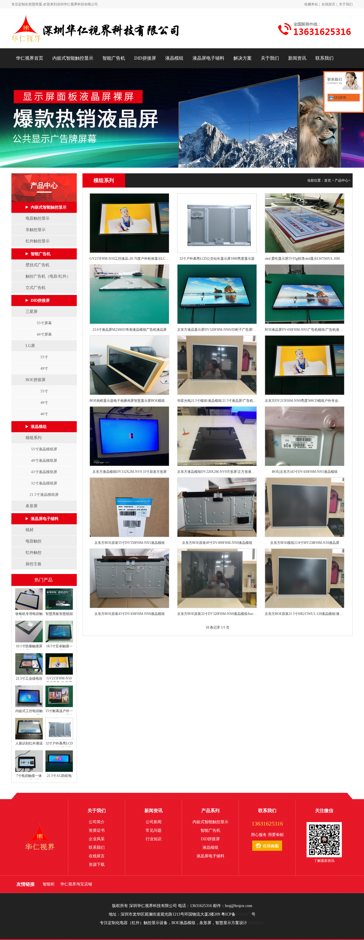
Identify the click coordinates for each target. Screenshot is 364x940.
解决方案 (242, 58)
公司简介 (97, 822)
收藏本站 (311, 4)
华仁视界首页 (29, 58)
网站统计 (256, 923)
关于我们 (346, 4)
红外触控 (34, 552)
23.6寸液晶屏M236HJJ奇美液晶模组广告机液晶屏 (129, 330)
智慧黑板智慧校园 (59, 614)
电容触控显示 (37, 218)
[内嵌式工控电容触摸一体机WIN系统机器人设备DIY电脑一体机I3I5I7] (29, 706)
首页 (327, 180)
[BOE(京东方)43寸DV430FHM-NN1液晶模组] (304, 436)
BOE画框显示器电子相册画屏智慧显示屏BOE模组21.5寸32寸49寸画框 (129, 401)
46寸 (44, 414)
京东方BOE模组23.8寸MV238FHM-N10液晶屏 (304, 543)
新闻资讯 (297, 58)
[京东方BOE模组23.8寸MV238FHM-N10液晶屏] (304, 507)
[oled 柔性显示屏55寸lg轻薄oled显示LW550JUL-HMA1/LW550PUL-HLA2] (304, 223)
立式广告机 (36, 288)
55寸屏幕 (44, 323)
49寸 (44, 368)
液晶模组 (174, 58)
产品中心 (341, 180)
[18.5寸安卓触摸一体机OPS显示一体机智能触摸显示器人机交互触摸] (59, 641)
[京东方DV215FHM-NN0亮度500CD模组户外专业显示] (304, 365)
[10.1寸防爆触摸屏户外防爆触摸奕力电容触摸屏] (29, 641)
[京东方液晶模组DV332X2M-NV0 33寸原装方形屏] (129, 436)
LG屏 (30, 346)
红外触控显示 (37, 241)
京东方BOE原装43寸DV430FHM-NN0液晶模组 (129, 614)
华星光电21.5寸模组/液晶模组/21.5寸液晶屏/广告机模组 (217, 401)
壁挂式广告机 (37, 265)
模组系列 (34, 438)
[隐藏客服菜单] (343, 81)
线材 (30, 530)
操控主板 (34, 564)
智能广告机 (113, 58)
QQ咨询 (339, 97)
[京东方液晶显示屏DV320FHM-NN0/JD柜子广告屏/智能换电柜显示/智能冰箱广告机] (217, 294)
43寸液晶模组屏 (44, 472)
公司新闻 (154, 822)
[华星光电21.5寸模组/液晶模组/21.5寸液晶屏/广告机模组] (217, 365)
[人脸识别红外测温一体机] (29, 739)
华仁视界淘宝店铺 (76, 884)
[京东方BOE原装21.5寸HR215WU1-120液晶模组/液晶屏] (304, 578)
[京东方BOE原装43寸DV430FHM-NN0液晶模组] (129, 578)
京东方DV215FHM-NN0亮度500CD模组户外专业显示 (304, 401)
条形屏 (32, 506)
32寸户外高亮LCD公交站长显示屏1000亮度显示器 (217, 259)
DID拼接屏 (145, 58)
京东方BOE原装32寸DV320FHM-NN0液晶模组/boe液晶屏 (217, 614)
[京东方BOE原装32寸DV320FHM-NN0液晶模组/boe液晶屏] (217, 578)
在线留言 (328, 4)
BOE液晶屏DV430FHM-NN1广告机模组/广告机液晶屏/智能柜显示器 (304, 330)
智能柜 (49, 884)
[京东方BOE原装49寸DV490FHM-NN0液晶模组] (217, 507)
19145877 (243, 914)
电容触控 (34, 541)
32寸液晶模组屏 (44, 483)
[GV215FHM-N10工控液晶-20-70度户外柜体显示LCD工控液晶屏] (59, 674)
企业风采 (97, 839)
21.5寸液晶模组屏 (44, 494)
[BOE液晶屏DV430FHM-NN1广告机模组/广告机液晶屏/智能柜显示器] (304, 294)
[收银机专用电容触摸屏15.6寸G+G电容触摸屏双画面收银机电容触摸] (29, 609)
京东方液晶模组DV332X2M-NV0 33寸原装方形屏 (129, 472)
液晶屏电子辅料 (208, 58)
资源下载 (97, 864)
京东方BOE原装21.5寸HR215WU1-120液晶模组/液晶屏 (304, 614)
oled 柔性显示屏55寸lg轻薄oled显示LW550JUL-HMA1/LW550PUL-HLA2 (304, 259)
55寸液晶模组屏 (44, 449)
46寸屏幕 (44, 334)
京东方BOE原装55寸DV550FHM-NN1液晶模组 (129, 543)
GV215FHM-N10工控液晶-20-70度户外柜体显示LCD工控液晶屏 (129, 259)
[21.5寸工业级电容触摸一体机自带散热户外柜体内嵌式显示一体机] (29, 674)
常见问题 (154, 830)
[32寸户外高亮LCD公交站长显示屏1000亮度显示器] (59, 739)
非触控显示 (36, 230)
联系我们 (324, 58)
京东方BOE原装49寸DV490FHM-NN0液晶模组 (217, 543)
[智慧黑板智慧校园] (59, 609)
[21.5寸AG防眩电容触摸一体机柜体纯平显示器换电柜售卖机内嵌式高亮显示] (59, 771)
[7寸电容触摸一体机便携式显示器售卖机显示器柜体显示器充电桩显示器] (29, 771)
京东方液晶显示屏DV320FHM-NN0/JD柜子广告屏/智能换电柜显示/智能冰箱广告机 (217, 330)
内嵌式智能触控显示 (72, 58)
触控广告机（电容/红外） (48, 276)
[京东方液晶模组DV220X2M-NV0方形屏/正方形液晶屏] (217, 436)
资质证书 (97, 830)
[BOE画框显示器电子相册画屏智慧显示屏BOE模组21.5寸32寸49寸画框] (129, 365)
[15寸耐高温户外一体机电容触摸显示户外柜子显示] (59, 706)
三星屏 (32, 311)
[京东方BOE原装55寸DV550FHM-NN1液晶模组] (129, 507)
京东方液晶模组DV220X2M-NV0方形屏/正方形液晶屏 (217, 472)
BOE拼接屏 (36, 380)
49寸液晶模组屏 (44, 460)
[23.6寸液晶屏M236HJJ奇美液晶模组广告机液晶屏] (129, 294)
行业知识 (154, 839)
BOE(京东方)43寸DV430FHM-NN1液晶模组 (305, 472)
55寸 (44, 357)
